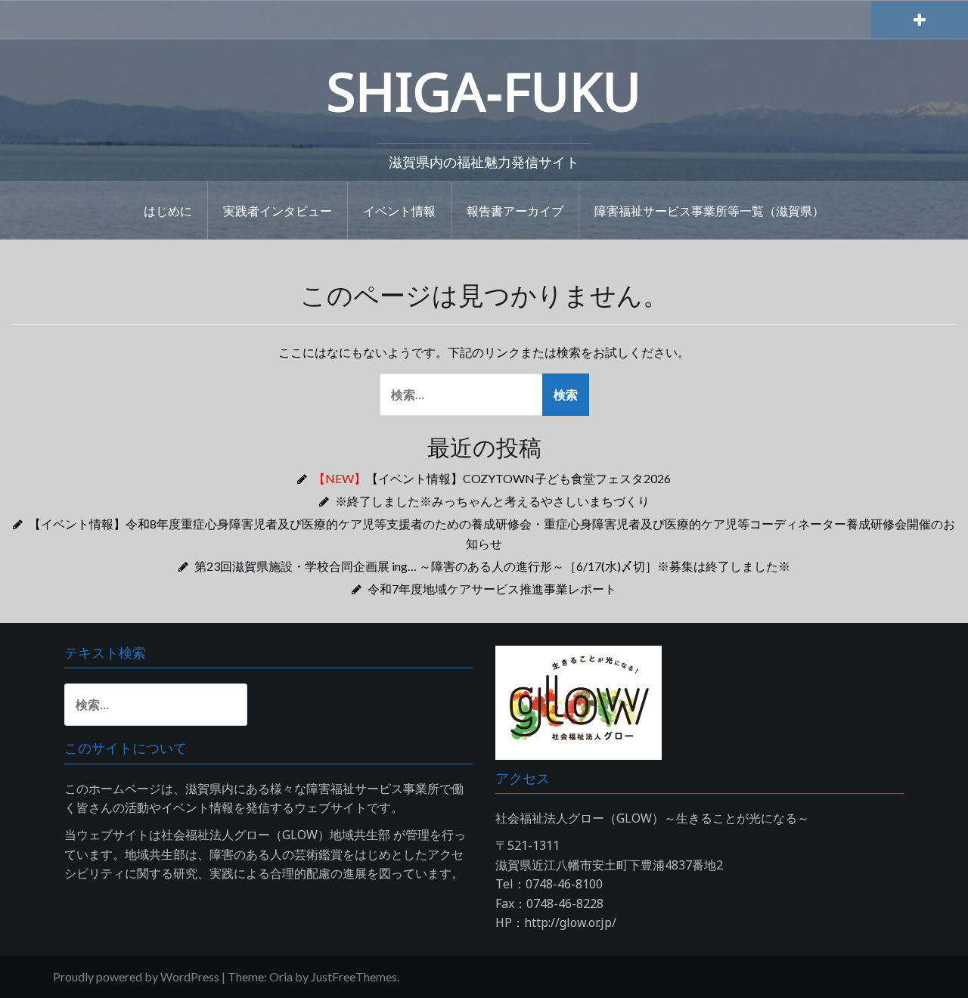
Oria (281, 976)
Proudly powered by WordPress (136, 976)
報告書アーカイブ (515, 210)
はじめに (168, 210)
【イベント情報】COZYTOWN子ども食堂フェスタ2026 (492, 478)
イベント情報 (399, 210)
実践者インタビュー (277, 210)
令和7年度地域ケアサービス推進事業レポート (492, 588)
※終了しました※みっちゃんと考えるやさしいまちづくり (492, 501)
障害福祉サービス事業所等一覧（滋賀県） (709, 210)
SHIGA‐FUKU (484, 90)
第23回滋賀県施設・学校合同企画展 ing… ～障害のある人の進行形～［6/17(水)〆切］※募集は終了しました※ (492, 566)
